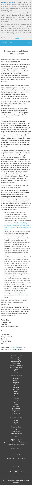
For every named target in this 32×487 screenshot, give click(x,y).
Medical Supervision (16, 367)
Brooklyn (16, 402)
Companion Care (16, 358)
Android (22, 458)
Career (16, 430)
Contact (16, 422)
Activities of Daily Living (16, 365)
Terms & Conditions (16, 439)
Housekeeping (16, 360)
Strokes (16, 391)
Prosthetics (16, 389)
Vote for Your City (16, 414)
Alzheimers (16, 378)
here (17, 38)
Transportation (16, 363)
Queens (16, 404)
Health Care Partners (16, 433)
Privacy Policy (15, 347)
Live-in (16, 373)
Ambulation (16, 380)
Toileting (16, 369)
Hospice (16, 386)
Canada (16, 412)
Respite (16, 371)
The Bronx (16, 406)
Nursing (16, 395)
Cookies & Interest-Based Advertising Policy (16, 443)
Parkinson (16, 388)
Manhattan (16, 401)
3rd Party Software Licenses (16, 444)
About (16, 420)
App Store (12, 458)
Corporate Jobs (16, 431)
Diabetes (16, 384)
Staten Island (16, 408)
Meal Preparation (16, 362)
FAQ (16, 424)
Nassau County (16, 410)
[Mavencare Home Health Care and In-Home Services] (7, 42)
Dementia (16, 382)
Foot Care (16, 393)
